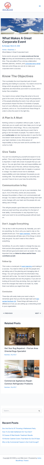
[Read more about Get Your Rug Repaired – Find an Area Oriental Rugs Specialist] (22, 336)
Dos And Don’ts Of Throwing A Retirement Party (19, 428)
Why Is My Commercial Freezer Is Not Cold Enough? (20, 442)
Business (7, 354)
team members (25, 234)
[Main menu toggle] (40, 6)
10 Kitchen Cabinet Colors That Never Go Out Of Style (21, 439)
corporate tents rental (32, 64)
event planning (26, 266)
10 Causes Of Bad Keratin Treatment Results (17, 435)
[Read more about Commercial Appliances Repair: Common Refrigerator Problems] (22, 369)
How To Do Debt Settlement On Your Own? (17, 432)
